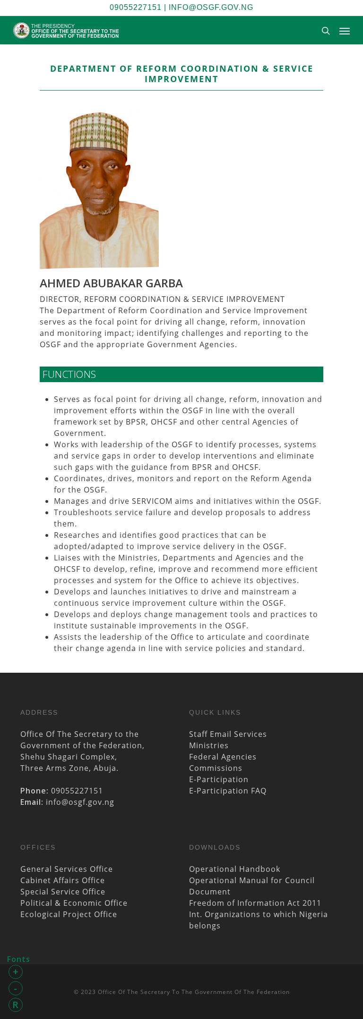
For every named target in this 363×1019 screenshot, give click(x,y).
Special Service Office (62, 891)
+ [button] (16, 971)
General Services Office (66, 869)
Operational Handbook (234, 869)
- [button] (15, 988)
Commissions (215, 768)
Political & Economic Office (74, 903)
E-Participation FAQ (228, 790)
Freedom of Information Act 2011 (255, 903)
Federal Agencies (223, 757)
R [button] (15, 1004)
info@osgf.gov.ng (211, 7)
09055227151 (136, 7)
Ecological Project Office (68, 914)
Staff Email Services (228, 734)
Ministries (209, 745)
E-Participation (219, 779)
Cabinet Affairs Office (62, 880)
